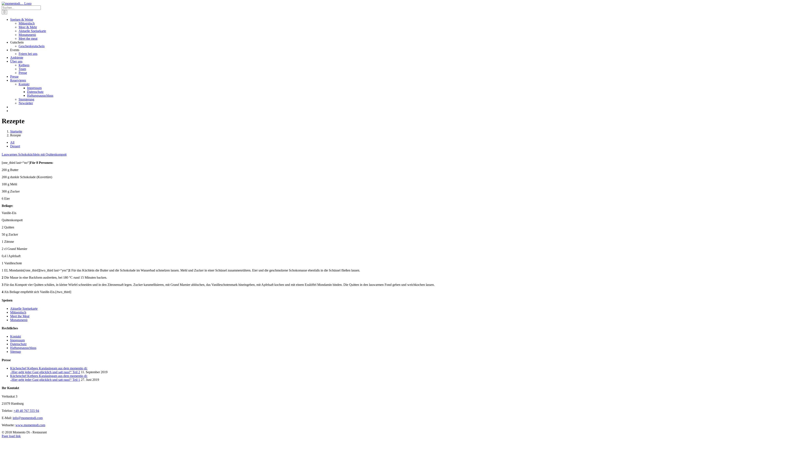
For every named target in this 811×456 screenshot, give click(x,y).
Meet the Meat (19, 316)
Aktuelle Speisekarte (24, 308)
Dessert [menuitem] (15, 146)
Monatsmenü (18, 320)
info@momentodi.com (28, 418)
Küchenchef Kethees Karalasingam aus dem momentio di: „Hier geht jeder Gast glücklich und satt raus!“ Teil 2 (48, 370)
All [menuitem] (12, 142)
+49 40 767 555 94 (26, 411)
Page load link (11, 436)
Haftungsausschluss (23, 348)
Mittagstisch (18, 312)
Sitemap (15, 351)
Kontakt (15, 336)
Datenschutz (18, 344)
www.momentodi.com (30, 425)
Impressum (17, 340)
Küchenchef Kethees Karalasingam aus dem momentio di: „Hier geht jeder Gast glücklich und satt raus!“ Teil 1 (48, 377)
